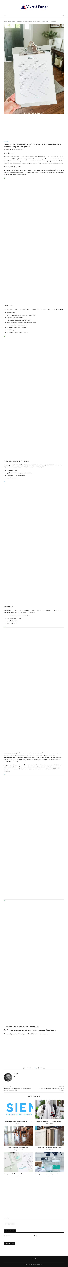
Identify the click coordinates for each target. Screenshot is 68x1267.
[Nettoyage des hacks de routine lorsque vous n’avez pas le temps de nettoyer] (18, 1162)
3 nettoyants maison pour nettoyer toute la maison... (49, 1174)
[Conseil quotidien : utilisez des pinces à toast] (49, 1136)
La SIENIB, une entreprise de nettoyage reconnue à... (18, 1121)
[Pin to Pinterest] (42, 1068)
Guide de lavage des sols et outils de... (18, 1147)
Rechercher (7, 1218)
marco (11, 149)
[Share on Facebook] (38, 1068)
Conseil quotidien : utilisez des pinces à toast (49, 1147)
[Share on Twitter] (40, 1068)
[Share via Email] (44, 1068)
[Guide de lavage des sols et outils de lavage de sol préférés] (18, 1136)
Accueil (5, 21)
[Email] (35, 1259)
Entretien (6, 141)
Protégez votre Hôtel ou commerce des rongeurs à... (49, 1121)
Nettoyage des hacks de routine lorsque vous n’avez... (18, 1174)
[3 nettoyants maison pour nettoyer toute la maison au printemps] (49, 1162)
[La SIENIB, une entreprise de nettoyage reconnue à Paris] (18, 1109)
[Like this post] (36, 1068)
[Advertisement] (34, 127)
